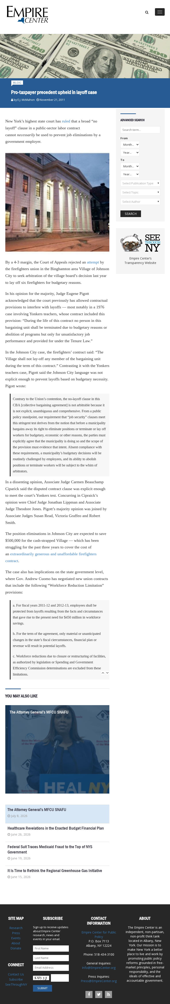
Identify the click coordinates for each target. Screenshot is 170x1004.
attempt (93, 262)
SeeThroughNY (16, 984)
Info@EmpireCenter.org (99, 968)
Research (16, 928)
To (122, 160)
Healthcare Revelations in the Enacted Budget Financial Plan (56, 828)
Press (16, 933)
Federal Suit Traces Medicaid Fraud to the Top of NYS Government (50, 849)
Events (16, 938)
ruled (66, 121)
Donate (15, 948)
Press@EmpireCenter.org (99, 981)
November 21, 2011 (52, 100)
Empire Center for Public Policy (98, 934)
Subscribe (16, 979)
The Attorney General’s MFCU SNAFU (39, 712)
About (16, 943)
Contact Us (16, 974)
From (124, 138)
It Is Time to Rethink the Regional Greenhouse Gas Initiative (55, 870)
